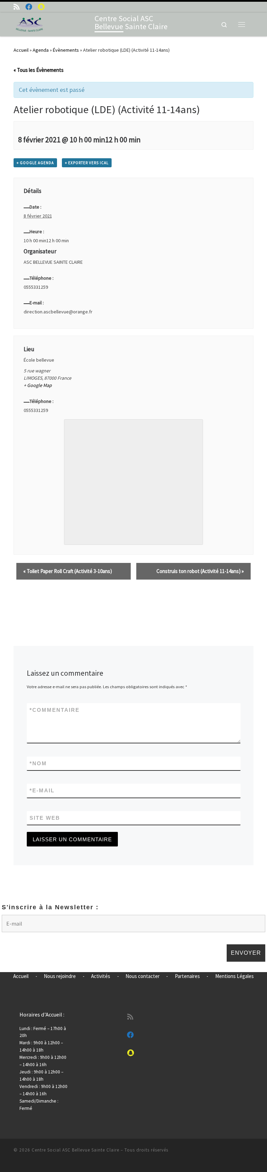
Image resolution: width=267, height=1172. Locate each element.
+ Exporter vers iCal (86, 162)
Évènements (66, 50)
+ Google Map (38, 385)
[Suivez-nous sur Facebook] (28, 7)
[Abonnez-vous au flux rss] (17, 7)
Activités (100, 976)
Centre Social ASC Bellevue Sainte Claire (75, 1150)
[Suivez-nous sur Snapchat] (41, 7)
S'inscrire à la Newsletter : (50, 907)
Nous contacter (143, 976)
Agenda (41, 50)
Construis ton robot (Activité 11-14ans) (200, 571)
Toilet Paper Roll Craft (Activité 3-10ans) (67, 571)
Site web (45, 818)
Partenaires (187, 976)
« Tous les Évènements (39, 70)
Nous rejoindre (60, 976)
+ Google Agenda (35, 162)
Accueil (21, 50)
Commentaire (55, 710)
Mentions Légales (234, 976)
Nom (38, 763)
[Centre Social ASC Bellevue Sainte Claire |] (29, 23)
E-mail (42, 790)
